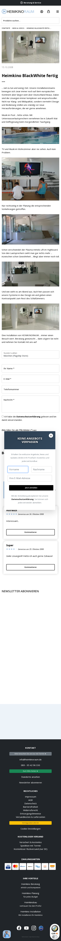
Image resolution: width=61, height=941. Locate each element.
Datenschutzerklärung (22, 499)
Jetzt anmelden (31, 488)
